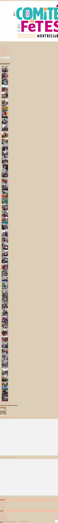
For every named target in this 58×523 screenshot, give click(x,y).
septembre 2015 (4, 507)
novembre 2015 (4, 505)
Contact (3, 55)
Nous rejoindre (4, 52)
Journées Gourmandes (7, 49)
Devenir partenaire (6, 53)
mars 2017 (3, 503)
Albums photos (4, 51)
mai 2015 (3, 508)
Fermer (1, 45)
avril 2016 (3, 504)
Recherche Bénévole (4, 497)
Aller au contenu (3, 0)
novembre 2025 (4, 501)
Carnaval (4, 50)
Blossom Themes (19, 521)
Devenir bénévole (6, 54)
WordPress (28, 521)
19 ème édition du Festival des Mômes (8, 417)
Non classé (2, 496)
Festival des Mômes (6, 48)
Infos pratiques (4, 517)
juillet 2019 (3, 502)
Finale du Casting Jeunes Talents (7, 457)
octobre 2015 (4, 506)
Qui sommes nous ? (5, 47)
